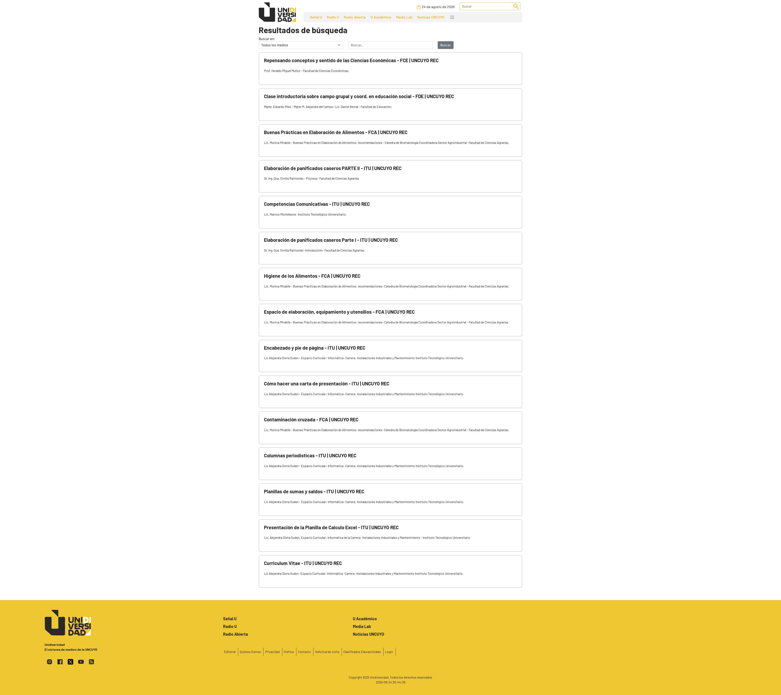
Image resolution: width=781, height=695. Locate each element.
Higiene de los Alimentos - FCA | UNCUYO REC (312, 276)
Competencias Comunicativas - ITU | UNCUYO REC (317, 204)
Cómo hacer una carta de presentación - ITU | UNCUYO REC (326, 383)
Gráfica (289, 652)
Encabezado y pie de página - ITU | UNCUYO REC (314, 348)
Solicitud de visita (327, 652)
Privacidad (272, 652)
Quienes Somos (250, 652)
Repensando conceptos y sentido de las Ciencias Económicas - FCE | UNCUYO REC (351, 60)
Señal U (316, 17)
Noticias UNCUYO (430, 17)
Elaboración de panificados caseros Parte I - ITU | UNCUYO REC (331, 240)
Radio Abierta (355, 17)
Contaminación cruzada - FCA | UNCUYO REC (311, 419)
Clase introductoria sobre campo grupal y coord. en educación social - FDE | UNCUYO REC (359, 96)
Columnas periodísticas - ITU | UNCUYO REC (310, 455)
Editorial (230, 652)
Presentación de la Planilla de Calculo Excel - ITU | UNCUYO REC (331, 527)
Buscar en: (267, 39)
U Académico (381, 17)
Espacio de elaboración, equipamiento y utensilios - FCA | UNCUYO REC (339, 312)
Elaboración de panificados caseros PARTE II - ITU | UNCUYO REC (332, 168)
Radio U (333, 17)
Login (389, 652)
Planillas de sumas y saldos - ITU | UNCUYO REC (314, 491)
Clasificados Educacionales (362, 652)
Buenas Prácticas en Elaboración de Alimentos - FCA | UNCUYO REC (335, 132)
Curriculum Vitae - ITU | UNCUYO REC (303, 563)
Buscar (445, 45)
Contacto (304, 652)
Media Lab (404, 17)
